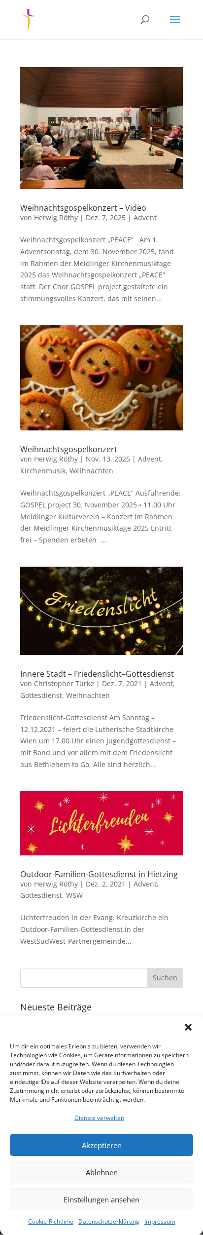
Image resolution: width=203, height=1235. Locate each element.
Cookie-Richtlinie (50, 1221)
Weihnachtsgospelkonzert (68, 449)
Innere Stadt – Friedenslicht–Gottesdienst (97, 673)
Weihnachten (91, 470)
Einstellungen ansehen (101, 1199)
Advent (145, 217)
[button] (188, 1027)
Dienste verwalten (99, 1118)
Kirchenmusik (43, 470)
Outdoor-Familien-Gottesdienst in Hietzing (99, 874)
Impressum (159, 1221)
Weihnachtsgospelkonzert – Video (83, 207)
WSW (74, 895)
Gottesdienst (41, 695)
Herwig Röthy (56, 217)
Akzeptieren (102, 1145)
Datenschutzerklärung (108, 1221)
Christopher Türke (64, 683)
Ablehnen (102, 1172)
